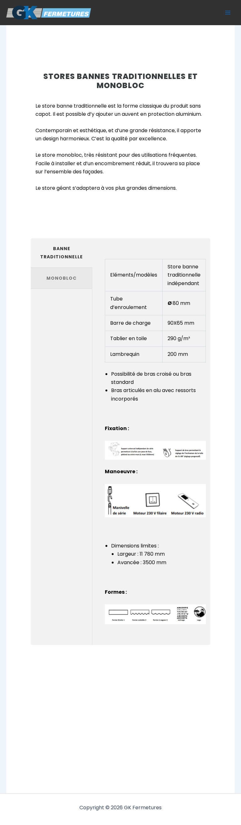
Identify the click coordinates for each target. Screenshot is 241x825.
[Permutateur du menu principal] (228, 13)
